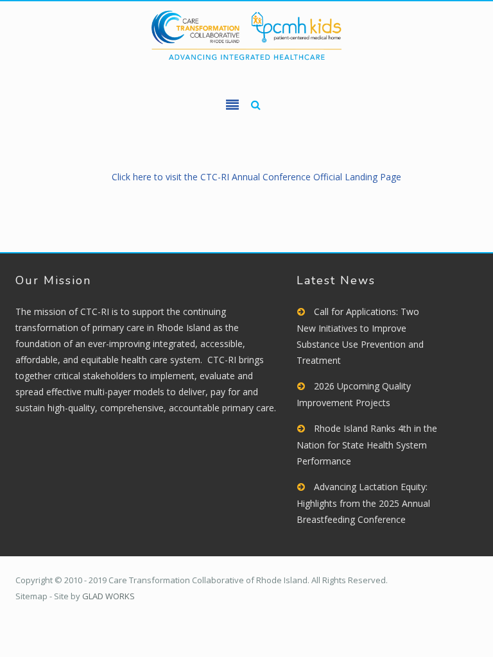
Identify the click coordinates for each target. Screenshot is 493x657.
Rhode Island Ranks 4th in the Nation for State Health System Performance (367, 444)
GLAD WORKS (108, 596)
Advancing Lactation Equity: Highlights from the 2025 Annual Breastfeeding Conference (363, 503)
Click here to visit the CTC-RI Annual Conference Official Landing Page (256, 177)
